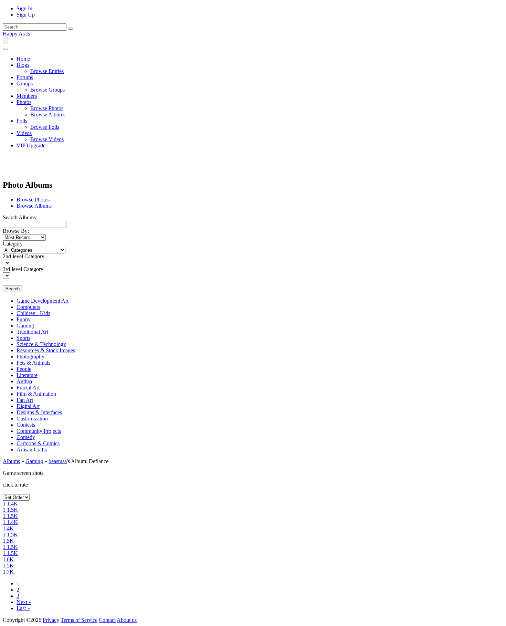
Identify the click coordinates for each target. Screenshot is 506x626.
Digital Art (28, 406)
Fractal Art (28, 387)
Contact (107, 620)
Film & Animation (36, 394)
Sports (23, 338)
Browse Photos (33, 199)
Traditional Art (32, 332)
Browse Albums (34, 206)
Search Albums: (20, 217)
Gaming (25, 325)
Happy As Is (16, 33)
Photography (30, 356)
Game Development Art (42, 301)
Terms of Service (79, 620)
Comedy (26, 437)
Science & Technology (41, 344)
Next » (24, 602)
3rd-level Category (23, 269)
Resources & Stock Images (46, 350)
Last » (23, 608)
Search (13, 288)
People (24, 369)
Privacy (51, 620)
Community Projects (39, 431)
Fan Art (25, 400)
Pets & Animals (33, 363)
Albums (11, 461)
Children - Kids (33, 313)
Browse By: (16, 231)
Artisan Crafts (32, 449)
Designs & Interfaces (39, 412)
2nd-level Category (23, 256)
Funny (24, 319)
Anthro (24, 381)
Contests (26, 425)
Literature (27, 375)
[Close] (5, 49)
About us (127, 620)
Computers (28, 307)
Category (13, 244)
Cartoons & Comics (38, 443)
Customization (32, 418)
